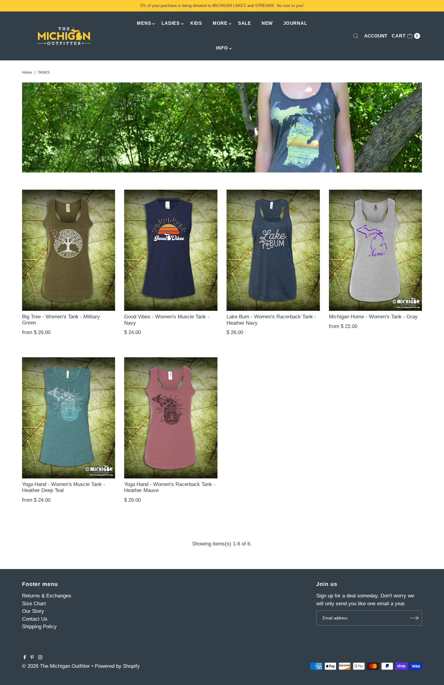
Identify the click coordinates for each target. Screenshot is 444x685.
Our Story (33, 611)
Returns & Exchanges (46, 596)
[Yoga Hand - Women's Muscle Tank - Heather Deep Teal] (68, 417)
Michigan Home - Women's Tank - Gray (373, 317)
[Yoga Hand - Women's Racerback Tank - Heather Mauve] (170, 417)
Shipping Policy (39, 626)
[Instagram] (40, 657)
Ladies (171, 23)
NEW (267, 23)
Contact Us (34, 619)
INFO (222, 47)
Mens (144, 23)
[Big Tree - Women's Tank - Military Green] (68, 250)
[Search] (355, 35)
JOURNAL (295, 23)
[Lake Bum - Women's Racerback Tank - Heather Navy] (273, 250)
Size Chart (34, 603)
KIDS (196, 23)
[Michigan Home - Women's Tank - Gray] (375, 250)
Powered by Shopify (117, 666)
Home (27, 72)
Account (375, 35)
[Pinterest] (32, 657)
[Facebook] (25, 657)
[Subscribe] (414, 618)
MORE (220, 23)
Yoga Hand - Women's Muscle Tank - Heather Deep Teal (63, 487)
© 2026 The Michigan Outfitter (56, 666)
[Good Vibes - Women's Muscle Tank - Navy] (170, 250)
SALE (244, 23)
